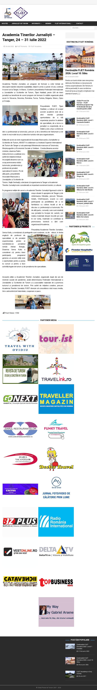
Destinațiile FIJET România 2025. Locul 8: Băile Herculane (85, 215)
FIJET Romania (22, 46)
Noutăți (5, 23)
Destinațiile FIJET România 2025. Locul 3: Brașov (85, 147)
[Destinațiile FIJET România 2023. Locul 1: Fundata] (70, 646)
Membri (48, 23)
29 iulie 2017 (82, 676)
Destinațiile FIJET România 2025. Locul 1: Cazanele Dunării (85, 120)
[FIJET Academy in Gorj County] (70, 674)
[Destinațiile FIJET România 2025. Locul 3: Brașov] (70, 148)
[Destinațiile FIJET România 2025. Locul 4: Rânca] (70, 161)
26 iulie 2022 (9, 46)
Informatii (36, 23)
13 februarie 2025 (83, 138)
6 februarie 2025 (83, 206)
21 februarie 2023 (83, 651)
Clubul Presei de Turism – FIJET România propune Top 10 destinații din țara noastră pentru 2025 (85, 105)
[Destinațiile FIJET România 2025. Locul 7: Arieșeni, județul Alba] (70, 202)
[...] (79, 94)
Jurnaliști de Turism (20, 23)
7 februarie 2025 (83, 192)
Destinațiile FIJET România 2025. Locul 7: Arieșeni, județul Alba (85, 201)
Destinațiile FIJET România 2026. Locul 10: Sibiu (85, 660)
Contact (79, 23)
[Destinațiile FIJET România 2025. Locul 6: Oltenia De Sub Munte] (70, 188)
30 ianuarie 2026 (72, 76)
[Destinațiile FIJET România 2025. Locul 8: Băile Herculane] (70, 215)
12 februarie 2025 (83, 152)
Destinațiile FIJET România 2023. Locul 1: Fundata (84, 646)
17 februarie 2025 (83, 111)
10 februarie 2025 (83, 179)
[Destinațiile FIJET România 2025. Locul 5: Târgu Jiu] (70, 174)
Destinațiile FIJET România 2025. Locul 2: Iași (85, 134)
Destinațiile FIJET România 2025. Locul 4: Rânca (85, 161)
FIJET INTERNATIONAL (63, 23)
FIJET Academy (36, 46)
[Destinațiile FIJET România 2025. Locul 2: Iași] (70, 134)
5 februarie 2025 (83, 219)
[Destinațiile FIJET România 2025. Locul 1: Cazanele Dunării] (70, 120)
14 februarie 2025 (83, 125)
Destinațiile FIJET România (80, 42)
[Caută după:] (83, 28)
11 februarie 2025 (83, 165)
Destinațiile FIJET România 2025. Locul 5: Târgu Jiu (85, 174)
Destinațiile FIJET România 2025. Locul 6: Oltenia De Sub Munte (85, 188)
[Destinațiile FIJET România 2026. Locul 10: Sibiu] (80, 57)
